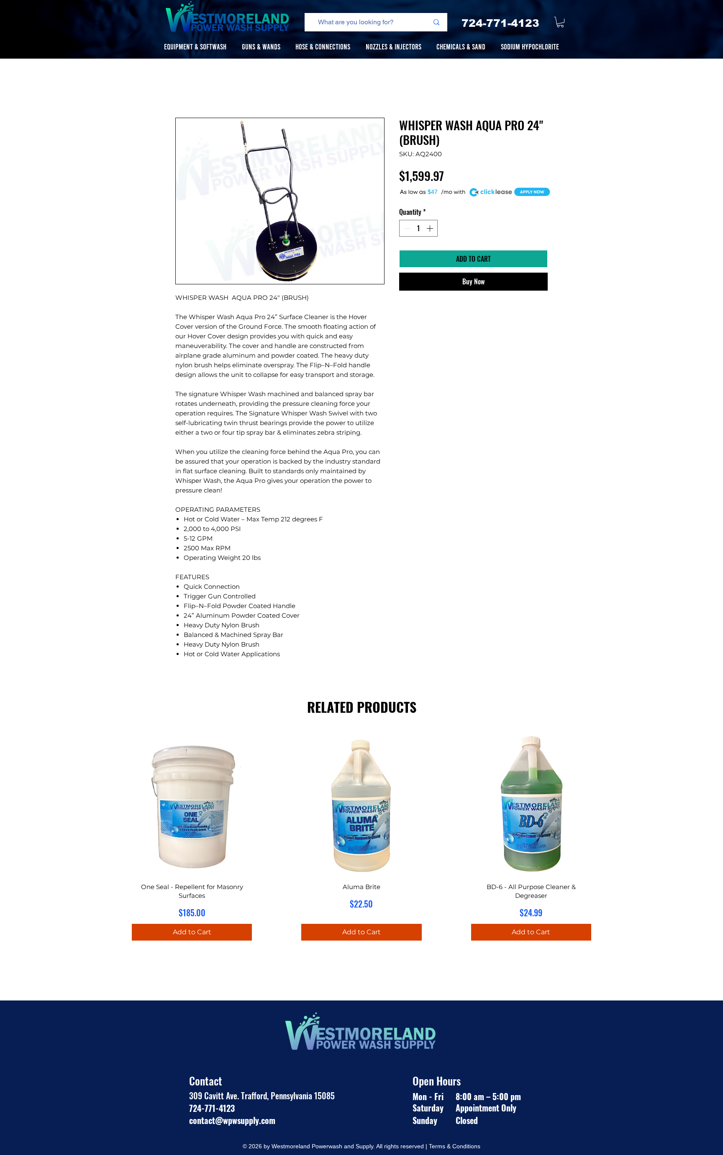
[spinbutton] (418, 228)
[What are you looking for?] (436, 22)
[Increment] (430, 228)
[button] (560, 22)
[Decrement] (406, 228)
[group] (361, 841)
